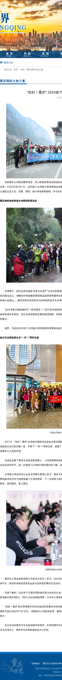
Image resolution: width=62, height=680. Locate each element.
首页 (16, 69)
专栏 (23, 69)
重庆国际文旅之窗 (35, 69)
